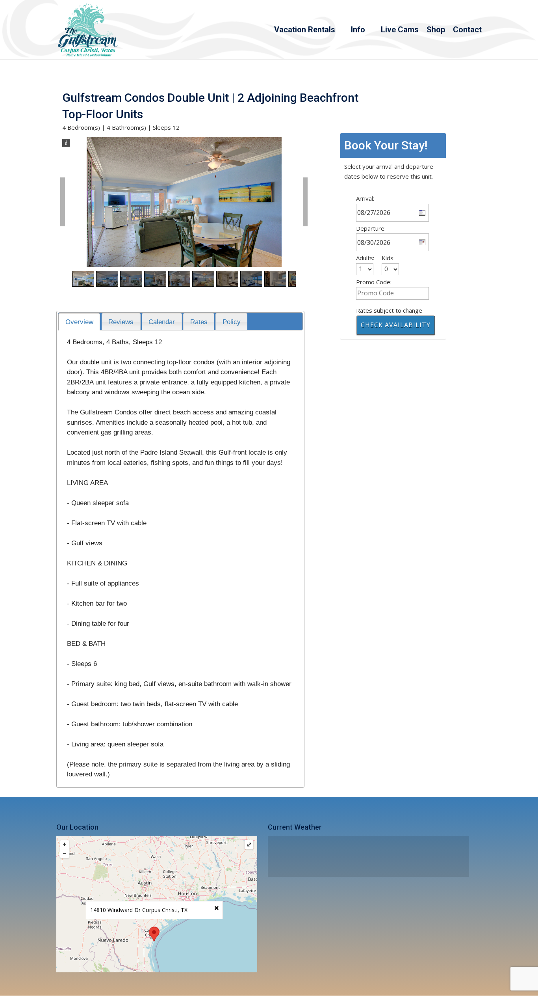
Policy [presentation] (232, 321)
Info (358, 30)
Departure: (371, 228)
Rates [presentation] (199, 321)
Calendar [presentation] (161, 321)
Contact (467, 30)
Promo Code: (373, 282)
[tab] (79, 322)
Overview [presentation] (79, 321)
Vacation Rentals (304, 30)
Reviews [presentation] (121, 321)
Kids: (388, 258)
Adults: (365, 258)
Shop (436, 30)
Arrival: (365, 198)
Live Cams (400, 30)
